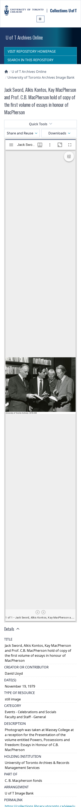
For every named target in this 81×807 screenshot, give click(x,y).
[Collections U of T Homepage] (6, 72)
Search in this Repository (30, 60)
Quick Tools (38, 124)
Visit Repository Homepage (32, 51)
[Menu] (40, 19)
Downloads (57, 133)
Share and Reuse (20, 133)
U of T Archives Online (29, 71)
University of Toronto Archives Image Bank (41, 77)
